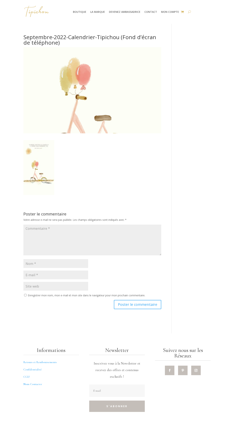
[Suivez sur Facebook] (169, 370)
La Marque (97, 12)
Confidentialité (32, 369)
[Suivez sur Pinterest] (183, 370)
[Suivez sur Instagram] (196, 370)
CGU (26, 377)
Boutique (79, 12)
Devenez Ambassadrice (124, 12)
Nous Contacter (32, 384)
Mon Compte (170, 12)
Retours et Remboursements (40, 362)
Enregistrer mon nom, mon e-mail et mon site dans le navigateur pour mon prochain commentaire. (86, 295)
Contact (150, 12)
